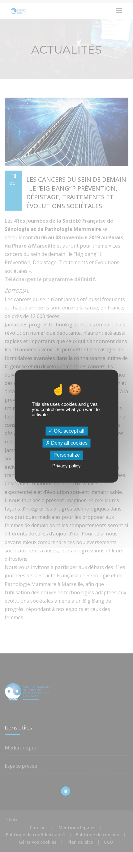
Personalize (67, 455)
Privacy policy (66, 465)
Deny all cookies (69, 443)
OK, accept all (68, 431)
